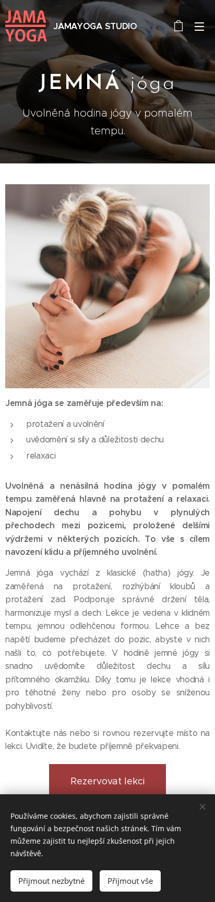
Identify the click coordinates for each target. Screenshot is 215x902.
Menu (199, 26)
